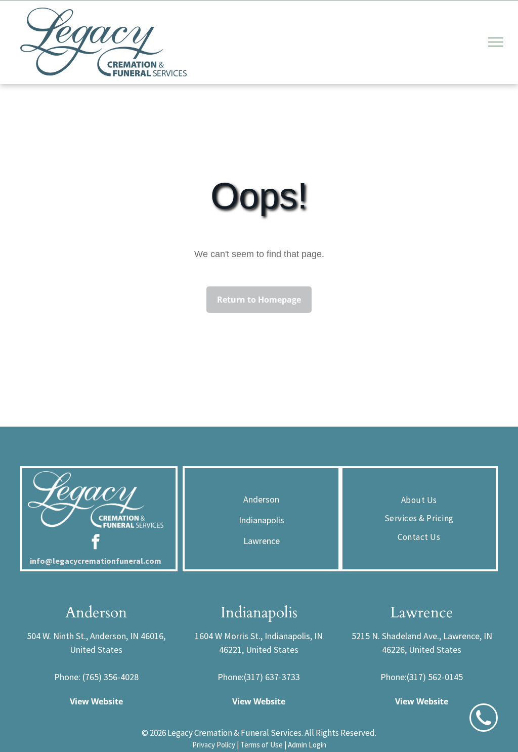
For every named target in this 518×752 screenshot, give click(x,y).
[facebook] (96, 543)
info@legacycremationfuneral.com (95, 561)
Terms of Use (261, 744)
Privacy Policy (213, 744)
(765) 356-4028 (110, 677)
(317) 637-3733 (272, 677)
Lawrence (261, 541)
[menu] (496, 42)
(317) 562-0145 (435, 677)
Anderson (261, 499)
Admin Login (307, 744)
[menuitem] (419, 500)
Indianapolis (261, 520)
